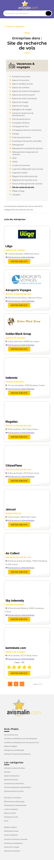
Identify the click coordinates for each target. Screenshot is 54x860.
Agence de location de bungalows (26, 91)
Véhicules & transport (12, 851)
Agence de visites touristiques (24, 98)
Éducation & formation (12, 798)
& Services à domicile (19, 839)
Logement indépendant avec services (27, 169)
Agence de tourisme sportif (23, 95)
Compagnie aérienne (20, 123)
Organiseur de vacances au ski (24, 180)
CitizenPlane (18, 467)
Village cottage (18, 191)
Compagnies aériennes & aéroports (26, 130)
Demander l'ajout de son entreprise (17, 754)
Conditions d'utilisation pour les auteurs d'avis (21, 742)
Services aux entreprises (13, 843)
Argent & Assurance (11, 776)
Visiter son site (19, 261)
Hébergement (18, 145)
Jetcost (13, 511)
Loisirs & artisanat (11, 809)
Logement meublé (19, 173)
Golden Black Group (18, 335)
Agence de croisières (20, 87)
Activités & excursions (21, 77)
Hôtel (14, 158)
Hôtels (14, 162)
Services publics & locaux (13, 791)
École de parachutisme (21, 137)
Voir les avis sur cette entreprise (21, 257)
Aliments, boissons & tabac (14, 768)
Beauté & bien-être (11, 780)
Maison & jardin (10, 813)
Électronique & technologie (14, 802)
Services (7, 839)
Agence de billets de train (22, 84)
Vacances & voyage (11, 847)
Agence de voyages (20, 102)
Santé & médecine (11, 835)
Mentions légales (10, 746)
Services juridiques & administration (17, 787)
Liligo (15, 248)
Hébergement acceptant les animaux (27, 148)
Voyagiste (16, 195)
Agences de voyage (20, 106)
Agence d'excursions (20, 80)
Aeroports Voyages (18, 291)
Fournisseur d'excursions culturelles (27, 141)
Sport (6, 821)
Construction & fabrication (14, 783)
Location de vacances (21, 165)
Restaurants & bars (11, 831)
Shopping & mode (11, 817)
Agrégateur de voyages (22, 109)
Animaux (7, 772)
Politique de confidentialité (14, 750)
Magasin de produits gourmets (24, 176)
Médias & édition (10, 827)
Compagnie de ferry (20, 126)
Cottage (15, 134)
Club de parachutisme (21, 119)
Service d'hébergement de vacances (27, 184)
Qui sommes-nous (11, 735)
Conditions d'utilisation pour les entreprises (20, 739)
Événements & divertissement (15, 805)
